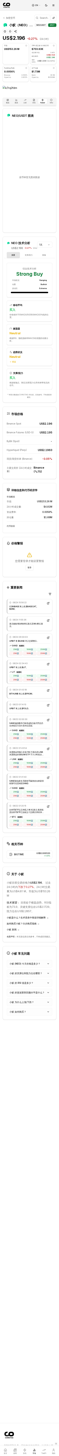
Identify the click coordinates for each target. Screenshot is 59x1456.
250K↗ (43, 649)
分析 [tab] (25, 103)
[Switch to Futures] (53, 18)
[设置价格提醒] (10, 31)
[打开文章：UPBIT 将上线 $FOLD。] (48, 705)
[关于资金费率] (26, 68)
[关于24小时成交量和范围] (54, 45)
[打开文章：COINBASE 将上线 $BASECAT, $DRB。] (48, 603)
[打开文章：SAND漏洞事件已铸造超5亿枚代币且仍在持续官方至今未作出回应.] (48, 720)
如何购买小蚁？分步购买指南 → (23, 923)
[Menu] (53, 5)
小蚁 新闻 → (13, 929)
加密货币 (10, 17)
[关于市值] (26, 45)
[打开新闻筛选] (50, 594)
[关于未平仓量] (54, 68)
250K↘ (43, 653)
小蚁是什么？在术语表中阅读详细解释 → (28, 917)
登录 (29, 567)
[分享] (15, 31)
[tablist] (29, 101)
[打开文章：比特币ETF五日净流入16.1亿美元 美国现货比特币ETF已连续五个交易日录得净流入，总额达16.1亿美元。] (48, 807)
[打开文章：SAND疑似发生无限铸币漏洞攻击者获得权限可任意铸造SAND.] (48, 778)
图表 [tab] (16, 103)
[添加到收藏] (5, 31)
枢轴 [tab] (44, 255)
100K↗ (30, 649)
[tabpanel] (29, 326)
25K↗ (16, 649)
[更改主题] (46, 5)
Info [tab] (51, 103)
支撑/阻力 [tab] (29, 255)
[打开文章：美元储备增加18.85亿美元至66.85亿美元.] (48, 620)
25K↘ (16, 653)
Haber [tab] (42, 103)
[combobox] (44, 245)
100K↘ (30, 653)
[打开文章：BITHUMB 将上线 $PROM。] (48, 690)
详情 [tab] (34, 103)
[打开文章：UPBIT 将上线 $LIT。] (48, 664)
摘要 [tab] (13, 255)
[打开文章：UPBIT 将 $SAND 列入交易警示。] (48, 638)
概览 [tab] (7, 103)
